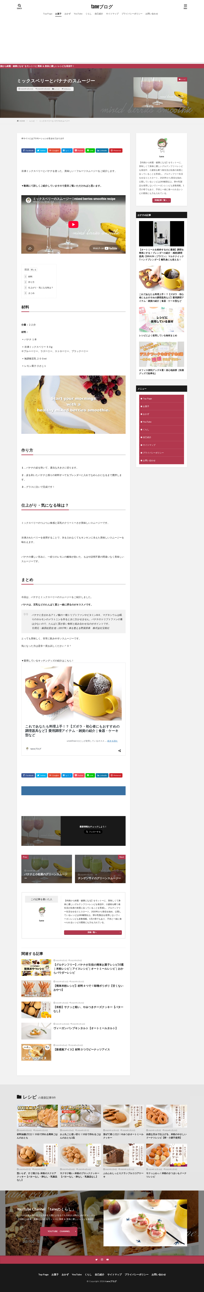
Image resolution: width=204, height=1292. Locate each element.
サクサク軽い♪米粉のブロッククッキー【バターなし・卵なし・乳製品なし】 (79, 1175)
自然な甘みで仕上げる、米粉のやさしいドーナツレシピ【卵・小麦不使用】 (166, 1136)
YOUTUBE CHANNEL (59, 1231)
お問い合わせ (151, 13)
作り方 (29, 282)
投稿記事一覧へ (161, 200)
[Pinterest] (115, 150)
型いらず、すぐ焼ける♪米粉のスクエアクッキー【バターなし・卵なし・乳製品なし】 (37, 1176)
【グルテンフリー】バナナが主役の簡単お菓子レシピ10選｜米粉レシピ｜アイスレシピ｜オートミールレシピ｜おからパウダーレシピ (88, 968)
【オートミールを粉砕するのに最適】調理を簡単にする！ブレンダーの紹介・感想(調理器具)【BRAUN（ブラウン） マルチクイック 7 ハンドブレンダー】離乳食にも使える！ (161, 254)
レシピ (57, 89)
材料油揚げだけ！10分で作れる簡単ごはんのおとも (37, 1136)
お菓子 (58, 13)
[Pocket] (79, 150)
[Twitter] (41, 150)
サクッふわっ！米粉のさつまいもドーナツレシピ (166, 1175)
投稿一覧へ (92, 932)
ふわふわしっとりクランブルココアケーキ (123, 1175)
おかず (68, 13)
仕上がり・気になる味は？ (39, 287)
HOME (22, 121)
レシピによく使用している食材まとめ (158, 335)
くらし (88, 13)
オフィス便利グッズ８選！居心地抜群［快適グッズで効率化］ (161, 372)
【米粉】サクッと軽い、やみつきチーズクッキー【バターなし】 (88, 1009)
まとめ (29, 293)
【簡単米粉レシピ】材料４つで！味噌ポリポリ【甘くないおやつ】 (88, 987)
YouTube (78, 13)
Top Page (47, 13)
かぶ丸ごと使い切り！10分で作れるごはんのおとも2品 (80, 1136)
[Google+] (54, 150)
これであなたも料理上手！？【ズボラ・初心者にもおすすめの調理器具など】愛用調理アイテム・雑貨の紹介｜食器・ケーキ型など (161, 297)
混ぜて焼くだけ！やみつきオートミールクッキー (123, 1136)
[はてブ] (67, 150)
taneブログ (102, 6)
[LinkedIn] (102, 150)
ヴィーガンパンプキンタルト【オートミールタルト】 (85, 1028)
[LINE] (90, 150)
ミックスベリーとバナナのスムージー (54, 121)
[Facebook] (28, 150)
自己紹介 (99, 13)
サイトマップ (112, 13)
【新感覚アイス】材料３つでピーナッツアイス (81, 1049)
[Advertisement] (102, 41)
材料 (28, 276)
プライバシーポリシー (132, 13)
